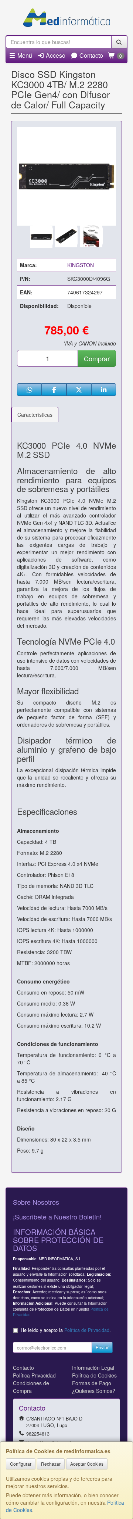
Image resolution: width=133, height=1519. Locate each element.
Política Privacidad (34, 1375)
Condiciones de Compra (31, 1386)
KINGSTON (80, 265)
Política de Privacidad (86, 1330)
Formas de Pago (91, 1383)
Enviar (102, 1347)
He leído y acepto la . (66, 1330)
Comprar (97, 358)
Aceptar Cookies (86, 1464)
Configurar (20, 1464)
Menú (24, 55)
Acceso (54, 55)
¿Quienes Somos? (93, 1390)
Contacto (90, 55)
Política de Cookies (94, 1375)
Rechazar (51, 1464)
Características (34, 414)
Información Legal (93, 1367)
